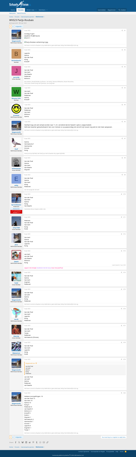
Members (42, 10)
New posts (12, 13)
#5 (125, 104)
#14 (124, 272)
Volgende (18, 26)
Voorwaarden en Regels (98, 451)
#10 (124, 194)
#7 (125, 138)
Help (116, 451)
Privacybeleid (110, 451)
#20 (124, 393)
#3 (125, 67)
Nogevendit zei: (30, 363)
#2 (125, 50)
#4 (125, 88)
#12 (124, 234)
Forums (20, 10)
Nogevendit (14, 23)
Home (13, 10)
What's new (30, 10)
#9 (125, 175)
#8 (125, 158)
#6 (125, 121)
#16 (124, 309)
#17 (124, 325)
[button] (36, 10)
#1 (125, 30)
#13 (124, 251)
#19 (124, 359)
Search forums (21, 13)
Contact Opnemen (83, 451)
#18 (124, 342)
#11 (124, 217)
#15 (124, 289)
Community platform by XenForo (68, 455)
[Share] (122, 30)
